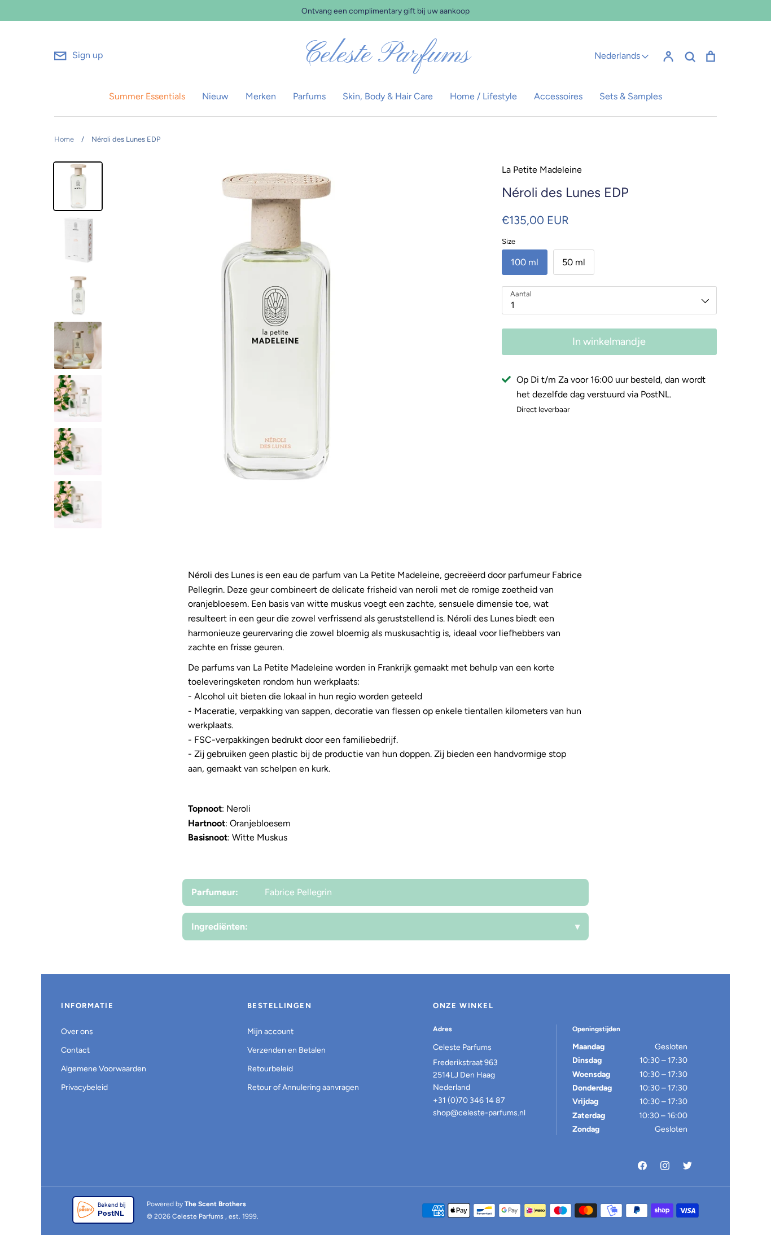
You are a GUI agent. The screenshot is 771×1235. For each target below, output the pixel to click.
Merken (261, 96)
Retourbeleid (270, 1069)
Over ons (77, 1031)
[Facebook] (642, 1165)
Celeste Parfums (386, 55)
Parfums (309, 96)
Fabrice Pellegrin (298, 892)
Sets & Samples (630, 96)
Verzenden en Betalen (286, 1050)
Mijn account (270, 1031)
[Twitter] (687, 1165)
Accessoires (558, 96)
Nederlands (617, 55)
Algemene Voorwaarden (103, 1069)
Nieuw (215, 96)
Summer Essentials (147, 96)
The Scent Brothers (215, 1204)
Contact (75, 1050)
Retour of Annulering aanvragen (303, 1087)
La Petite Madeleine (542, 169)
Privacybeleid (84, 1087)
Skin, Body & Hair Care (388, 96)
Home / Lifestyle (483, 96)
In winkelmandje (609, 341)
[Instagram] (665, 1165)
